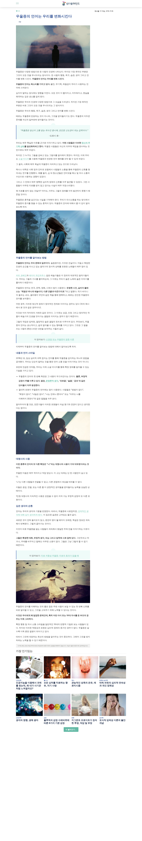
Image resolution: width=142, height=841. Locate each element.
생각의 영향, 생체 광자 (27, 720)
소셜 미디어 (24, 159)
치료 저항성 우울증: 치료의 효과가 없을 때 (60, 556)
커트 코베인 (21, 275)
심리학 (101, 718)
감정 (45, 718)
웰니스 (18, 11)
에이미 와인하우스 (37, 275)
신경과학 (18, 680)
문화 (73, 718)
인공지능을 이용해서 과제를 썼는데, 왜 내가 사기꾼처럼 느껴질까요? (28, 685)
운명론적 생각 (52, 381)
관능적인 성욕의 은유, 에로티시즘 (84, 684)
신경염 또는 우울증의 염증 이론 (60, 339)
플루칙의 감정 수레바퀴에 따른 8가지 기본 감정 (56, 721)
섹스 (73, 680)
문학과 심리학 (103, 680)
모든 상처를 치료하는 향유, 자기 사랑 (56, 684)
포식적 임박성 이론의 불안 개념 (112, 721)
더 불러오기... (71, 729)
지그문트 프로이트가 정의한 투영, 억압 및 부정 (84, 721)
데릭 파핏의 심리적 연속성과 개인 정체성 (112, 684)
